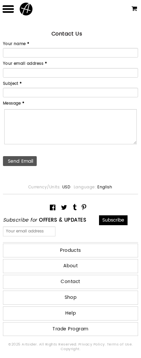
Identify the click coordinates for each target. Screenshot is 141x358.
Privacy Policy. (92, 344)
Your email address (25, 64)
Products (70, 250)
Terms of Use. (120, 344)
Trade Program (70, 329)
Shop (71, 297)
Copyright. (71, 349)
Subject (12, 84)
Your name (16, 44)
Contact (70, 281)
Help (70, 313)
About (70, 266)
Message (14, 104)
